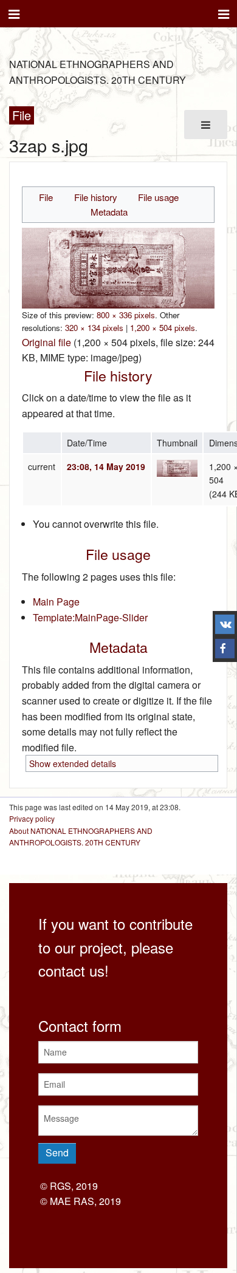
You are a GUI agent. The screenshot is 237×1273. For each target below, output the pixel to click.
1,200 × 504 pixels (162, 327)
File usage (158, 197)
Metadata (109, 211)
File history (95, 197)
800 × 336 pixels (126, 315)
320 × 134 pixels (94, 327)
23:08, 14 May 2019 (106, 466)
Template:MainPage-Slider (90, 617)
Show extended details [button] (72, 763)
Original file (46, 342)
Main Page (56, 602)
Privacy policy (32, 818)
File (46, 197)
